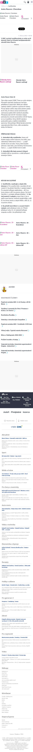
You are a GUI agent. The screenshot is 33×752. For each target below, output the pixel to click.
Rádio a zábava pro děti (7, 723)
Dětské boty (4, 708)
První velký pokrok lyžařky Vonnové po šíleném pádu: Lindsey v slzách (16, 462)
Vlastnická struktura (21, 746)
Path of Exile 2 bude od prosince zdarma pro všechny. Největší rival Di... (16, 646)
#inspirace (5, 601)
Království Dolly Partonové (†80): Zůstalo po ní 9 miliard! (14, 482)
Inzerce (26, 412)
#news (16, 601)
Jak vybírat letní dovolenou (9, 492)
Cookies (25, 745)
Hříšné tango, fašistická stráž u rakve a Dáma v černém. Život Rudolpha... (16, 441)
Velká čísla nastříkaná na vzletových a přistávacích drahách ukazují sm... (15, 536)
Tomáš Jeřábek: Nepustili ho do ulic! (10, 657)
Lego (3, 701)
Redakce (17, 734)
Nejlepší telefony (19, 528)
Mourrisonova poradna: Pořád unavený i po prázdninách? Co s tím (16, 640)
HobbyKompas (5, 681)
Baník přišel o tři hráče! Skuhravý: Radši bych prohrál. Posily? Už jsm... (16, 459)
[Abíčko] (4, 3)
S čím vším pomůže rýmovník (16, 621)
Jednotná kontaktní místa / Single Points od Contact (16, 748)
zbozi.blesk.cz (5, 678)
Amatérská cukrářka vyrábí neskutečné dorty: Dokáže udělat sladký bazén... (15, 570)
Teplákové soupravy (6, 707)
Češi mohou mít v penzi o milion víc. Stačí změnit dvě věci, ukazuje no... (15, 554)
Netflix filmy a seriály (24, 585)
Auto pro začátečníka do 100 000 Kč (10, 683)
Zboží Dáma (4, 676)
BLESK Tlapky (6, 585)
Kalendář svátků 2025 (16, 438)
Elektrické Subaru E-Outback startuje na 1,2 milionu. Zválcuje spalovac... (15, 516)
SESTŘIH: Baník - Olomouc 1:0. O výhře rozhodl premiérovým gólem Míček (16, 660)
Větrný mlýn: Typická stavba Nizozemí (14, 330)
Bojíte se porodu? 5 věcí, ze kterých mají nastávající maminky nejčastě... (16, 500)
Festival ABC (24, 637)
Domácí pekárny (19, 565)
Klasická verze (10, 420)
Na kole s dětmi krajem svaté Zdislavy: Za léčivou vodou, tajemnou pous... (14, 495)
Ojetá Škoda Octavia (6, 687)
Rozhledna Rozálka (8, 315)
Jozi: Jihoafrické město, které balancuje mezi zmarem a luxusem (16, 587)
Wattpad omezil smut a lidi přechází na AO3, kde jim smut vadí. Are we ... (16, 604)
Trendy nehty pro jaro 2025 (17, 473)
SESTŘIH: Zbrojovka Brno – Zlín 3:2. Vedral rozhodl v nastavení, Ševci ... (16, 663)
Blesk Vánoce (5, 438)
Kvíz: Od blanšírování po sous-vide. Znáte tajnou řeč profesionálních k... (13, 573)
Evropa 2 (4, 727)
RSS (22, 734)
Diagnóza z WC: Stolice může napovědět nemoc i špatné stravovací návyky (14, 624)
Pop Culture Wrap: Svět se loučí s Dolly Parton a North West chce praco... (16, 607)
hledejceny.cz (5, 671)
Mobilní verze (24, 420)
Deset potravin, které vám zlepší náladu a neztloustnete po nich (16, 626)
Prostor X (4, 655)
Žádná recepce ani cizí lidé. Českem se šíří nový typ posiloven (16, 551)
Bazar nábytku (5, 712)
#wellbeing (11, 601)
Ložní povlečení (5, 710)
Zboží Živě (4, 673)
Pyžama (4, 703)
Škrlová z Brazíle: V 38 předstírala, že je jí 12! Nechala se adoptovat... (14, 447)
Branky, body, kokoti (13, 655)
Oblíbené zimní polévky (8, 565)
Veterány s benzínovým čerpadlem (13, 319)
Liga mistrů (18, 456)
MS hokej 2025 (6, 456)
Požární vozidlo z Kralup (9, 339)
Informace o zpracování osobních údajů (14, 745)
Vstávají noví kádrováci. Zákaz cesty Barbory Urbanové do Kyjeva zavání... (15, 444)
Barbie (3, 700)
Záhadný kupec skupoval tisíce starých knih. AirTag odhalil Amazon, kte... (15, 557)
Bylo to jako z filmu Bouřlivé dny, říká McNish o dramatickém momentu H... (15, 519)
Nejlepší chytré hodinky (8, 528)
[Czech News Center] (19, 426)
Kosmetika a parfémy (6, 705)
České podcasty (5, 721)
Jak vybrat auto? (5, 688)
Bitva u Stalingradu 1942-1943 (11, 335)
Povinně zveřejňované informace (16, 749)
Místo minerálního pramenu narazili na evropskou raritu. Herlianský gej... (14, 593)
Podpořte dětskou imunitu (8, 619)
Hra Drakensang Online (27, 404)
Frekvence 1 (5, 725)
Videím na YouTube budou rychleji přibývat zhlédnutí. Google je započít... (16, 533)
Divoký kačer (14, 585)
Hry (6, 394)
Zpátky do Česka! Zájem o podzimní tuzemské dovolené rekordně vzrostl (14, 590)
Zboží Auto (4, 685)
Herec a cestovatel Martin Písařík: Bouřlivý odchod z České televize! (15, 480)
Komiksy (17, 637)
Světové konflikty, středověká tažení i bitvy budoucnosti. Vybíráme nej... (14, 539)
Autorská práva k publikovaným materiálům (16, 743)
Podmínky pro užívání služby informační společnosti (16, 744)
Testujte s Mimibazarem (7, 696)
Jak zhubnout (5, 473)
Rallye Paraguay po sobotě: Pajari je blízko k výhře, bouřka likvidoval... (15, 513)
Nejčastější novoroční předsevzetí (11, 490)
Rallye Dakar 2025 (16, 508)
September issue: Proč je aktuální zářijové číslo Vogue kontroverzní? (14, 610)
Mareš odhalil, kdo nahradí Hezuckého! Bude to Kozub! (14, 477)
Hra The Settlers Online (5, 402)
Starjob (3, 720)
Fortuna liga (23, 655)
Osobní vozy (5, 674)
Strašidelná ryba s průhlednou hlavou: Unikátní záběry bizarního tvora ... (16, 643)
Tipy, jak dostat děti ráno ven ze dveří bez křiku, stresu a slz (15, 497)
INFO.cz (25, 438)
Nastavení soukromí (11, 746)
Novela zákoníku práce (17, 547)
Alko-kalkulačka (6, 508)
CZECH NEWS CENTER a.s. (20, 737)
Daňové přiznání (6, 547)
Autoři (6, 412)
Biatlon (12, 456)
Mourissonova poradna (8, 637)
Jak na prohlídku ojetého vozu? (9, 680)
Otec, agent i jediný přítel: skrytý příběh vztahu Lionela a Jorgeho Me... (16, 465)
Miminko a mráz (25, 490)
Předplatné (16, 412)
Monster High (5, 698)
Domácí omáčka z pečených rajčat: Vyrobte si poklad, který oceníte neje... (15, 576)
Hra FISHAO (16, 400)
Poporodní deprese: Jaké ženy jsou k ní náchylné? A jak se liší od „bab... (16, 629)
